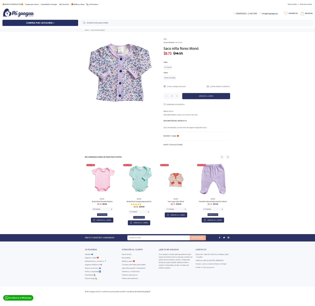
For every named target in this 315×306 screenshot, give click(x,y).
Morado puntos (213, 214)
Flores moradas (169, 77)
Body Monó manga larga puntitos (139, 201)
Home (87, 30)
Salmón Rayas (102, 214)
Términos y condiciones (131, 271)
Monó (171, 111)
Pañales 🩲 (89, 254)
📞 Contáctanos (92, 4)
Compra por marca (32, 4)
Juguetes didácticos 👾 (93, 264)
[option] (102, 190)
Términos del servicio (130, 275)
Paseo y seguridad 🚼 (93, 271)
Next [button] (227, 157)
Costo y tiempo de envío (176, 86)
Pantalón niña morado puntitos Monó (213, 201)
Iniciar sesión (292, 4)
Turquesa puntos (139, 217)
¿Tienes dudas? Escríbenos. (220, 86)
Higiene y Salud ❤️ (92, 257)
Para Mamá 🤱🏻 (90, 275)
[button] (136, 204)
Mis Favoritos (64, 4)
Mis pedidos (126, 257)
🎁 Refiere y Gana (77, 4)
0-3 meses (168, 67)
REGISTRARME (197, 237)
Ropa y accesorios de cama (187, 114)
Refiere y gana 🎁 (128, 261)
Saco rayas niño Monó (176, 201)
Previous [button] (222, 157)
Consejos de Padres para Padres (134, 264)
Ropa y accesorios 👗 (93, 268)
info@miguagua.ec (208, 267)
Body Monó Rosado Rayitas (102, 201)
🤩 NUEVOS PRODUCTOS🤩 (12, 4)
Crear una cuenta (306, 4)
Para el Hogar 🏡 (91, 278)
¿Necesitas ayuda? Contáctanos (134, 268)
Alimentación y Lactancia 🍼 (95, 261)
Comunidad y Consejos (49, 4)
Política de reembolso (130, 278)
